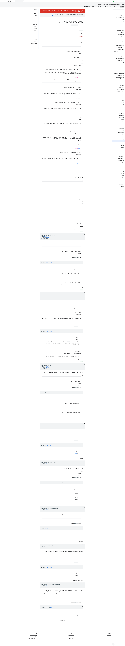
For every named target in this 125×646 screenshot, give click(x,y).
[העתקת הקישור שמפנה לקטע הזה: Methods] (78, 226)
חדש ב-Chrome (93, 1)
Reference (100, 4)
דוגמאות (93, 6)
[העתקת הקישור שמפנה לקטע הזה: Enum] (81, 180)
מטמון (79, 77)
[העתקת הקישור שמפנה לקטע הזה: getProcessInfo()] (75, 287)
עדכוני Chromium (71, 635)
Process (76, 453)
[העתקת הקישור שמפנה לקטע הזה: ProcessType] (77, 175)
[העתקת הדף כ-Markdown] (59, 22)
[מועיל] (44, 19)
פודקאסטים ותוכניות (71, 639)
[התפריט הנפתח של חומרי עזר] (96, 6)
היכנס (2, 1)
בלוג (98, 1)
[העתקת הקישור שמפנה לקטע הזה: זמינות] (79, 33)
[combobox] (19, 1)
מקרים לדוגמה (71, 636)
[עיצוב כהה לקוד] (83, 234)
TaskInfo (78, 163)
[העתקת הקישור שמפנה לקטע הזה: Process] (79, 60)
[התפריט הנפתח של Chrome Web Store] (82, 6)
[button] (118, 152)
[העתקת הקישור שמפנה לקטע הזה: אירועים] (78, 418)
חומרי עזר (99, 6)
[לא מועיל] (42, 19)
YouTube (35, 636)
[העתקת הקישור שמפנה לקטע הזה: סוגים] (80, 39)
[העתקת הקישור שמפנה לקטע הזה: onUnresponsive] (75, 504)
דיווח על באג (109, 635)
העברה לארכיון (71, 638)
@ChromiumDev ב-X (33, 635)
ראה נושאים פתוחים (108, 636)
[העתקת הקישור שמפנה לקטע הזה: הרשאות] (78, 28)
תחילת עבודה (115, 6)
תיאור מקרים (103, 1)
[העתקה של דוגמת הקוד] (84, 234)
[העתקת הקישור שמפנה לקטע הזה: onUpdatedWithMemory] (71, 580)
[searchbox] (118, 9)
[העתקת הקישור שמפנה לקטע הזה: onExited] (78, 458)
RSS (36, 639)
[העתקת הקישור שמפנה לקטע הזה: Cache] (79, 42)
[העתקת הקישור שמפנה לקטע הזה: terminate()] (77, 359)
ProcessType (78, 169)
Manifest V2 (107, 4)
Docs (109, 1)
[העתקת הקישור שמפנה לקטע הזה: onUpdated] (77, 541)
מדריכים (106, 6)
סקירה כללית (122, 6)
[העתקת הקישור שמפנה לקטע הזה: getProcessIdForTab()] (73, 229)
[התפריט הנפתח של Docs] (107, 1)
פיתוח (111, 6)
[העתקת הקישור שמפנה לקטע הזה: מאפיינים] (80, 45)
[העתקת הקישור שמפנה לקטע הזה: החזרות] (80, 277)
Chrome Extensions (115, 4)
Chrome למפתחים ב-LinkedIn (32, 638)
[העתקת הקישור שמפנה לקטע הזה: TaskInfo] (79, 208)
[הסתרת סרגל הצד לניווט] (113, 644)
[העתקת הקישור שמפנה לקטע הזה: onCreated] (77, 420)
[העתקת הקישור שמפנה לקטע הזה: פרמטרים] (80, 245)
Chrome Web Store (86, 6)
